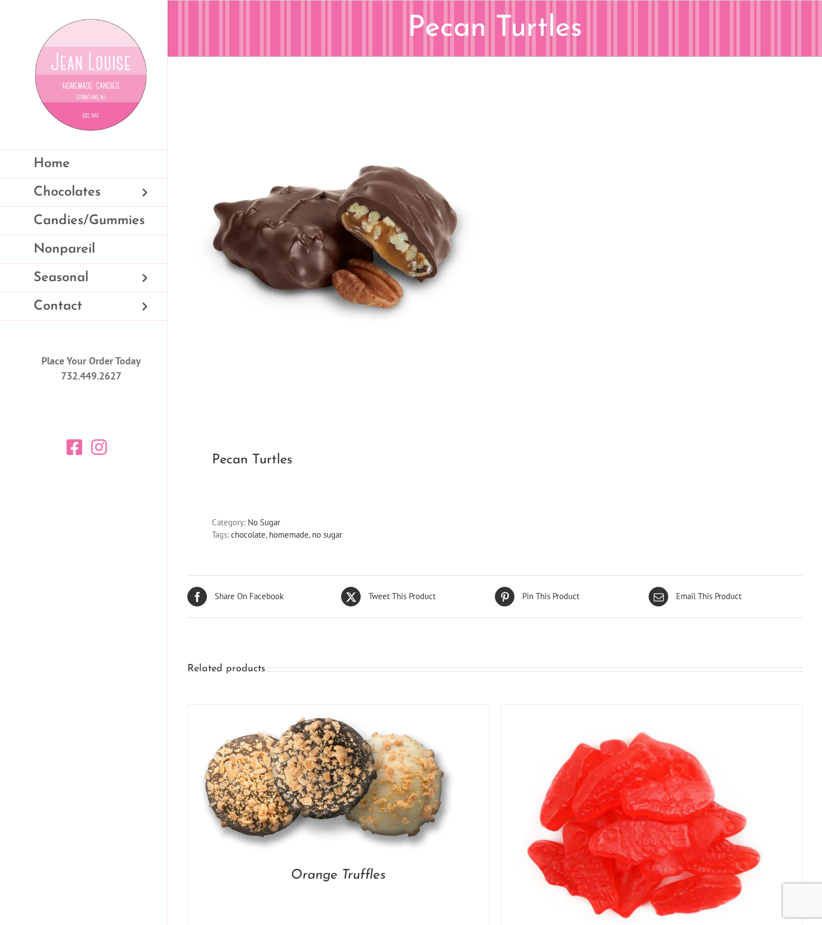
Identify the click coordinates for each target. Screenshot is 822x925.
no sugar (327, 534)
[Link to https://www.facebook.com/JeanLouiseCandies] (74, 447)
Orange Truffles (338, 875)
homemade (289, 534)
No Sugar (264, 522)
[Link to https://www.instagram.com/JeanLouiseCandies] (99, 447)
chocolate (248, 534)
